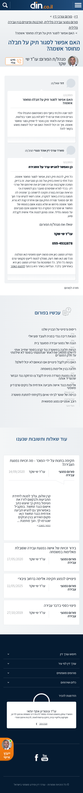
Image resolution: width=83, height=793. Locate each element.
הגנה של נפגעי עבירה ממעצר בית (55, 343)
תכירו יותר (43, 723)
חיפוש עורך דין (68, 654)
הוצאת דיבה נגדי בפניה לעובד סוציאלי (52, 336)
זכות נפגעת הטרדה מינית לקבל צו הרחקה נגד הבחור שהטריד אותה (43, 377)
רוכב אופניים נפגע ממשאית (59, 401)
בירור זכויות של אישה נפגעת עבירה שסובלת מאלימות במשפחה (45, 549)
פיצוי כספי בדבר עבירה (60, 605)
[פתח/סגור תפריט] (78, 5)
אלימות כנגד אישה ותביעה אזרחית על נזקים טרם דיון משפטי (43, 386)
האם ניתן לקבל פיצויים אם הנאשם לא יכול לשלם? (45, 362)
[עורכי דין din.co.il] (41, 5)
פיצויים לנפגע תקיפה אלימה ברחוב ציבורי (47, 578)
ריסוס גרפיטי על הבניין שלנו (59, 329)
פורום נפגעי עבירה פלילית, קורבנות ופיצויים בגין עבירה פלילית (43, 25)
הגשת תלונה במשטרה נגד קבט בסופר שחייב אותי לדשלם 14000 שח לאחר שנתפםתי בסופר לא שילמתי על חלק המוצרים (43, 352)
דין (76, 16)
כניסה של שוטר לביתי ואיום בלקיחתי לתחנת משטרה (43, 394)
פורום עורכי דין (62, 16)
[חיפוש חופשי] (5, 5)
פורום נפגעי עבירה (66, 473)
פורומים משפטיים (66, 673)
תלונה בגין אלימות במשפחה (58, 368)
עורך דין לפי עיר (67, 663)
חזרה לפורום (71, 288)
